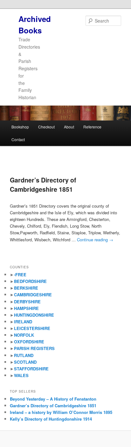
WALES (21, 375)
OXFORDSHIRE (29, 342)
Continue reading (95, 240)
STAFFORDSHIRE (31, 369)
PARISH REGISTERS (34, 348)
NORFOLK (24, 335)
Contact (18, 139)
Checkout (46, 126)
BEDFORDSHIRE (30, 281)
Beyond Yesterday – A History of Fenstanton (53, 399)
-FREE (20, 275)
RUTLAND (23, 355)
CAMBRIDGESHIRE (33, 295)
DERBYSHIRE (27, 302)
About (69, 126)
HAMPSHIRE (26, 308)
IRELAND (23, 322)
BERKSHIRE (26, 288)
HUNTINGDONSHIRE (34, 315)
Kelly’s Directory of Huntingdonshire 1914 (51, 419)
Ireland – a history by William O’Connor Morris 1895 (61, 412)
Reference (92, 126)
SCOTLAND (25, 362)
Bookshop (20, 126)
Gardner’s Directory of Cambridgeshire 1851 (43, 184)
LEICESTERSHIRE (32, 328)
